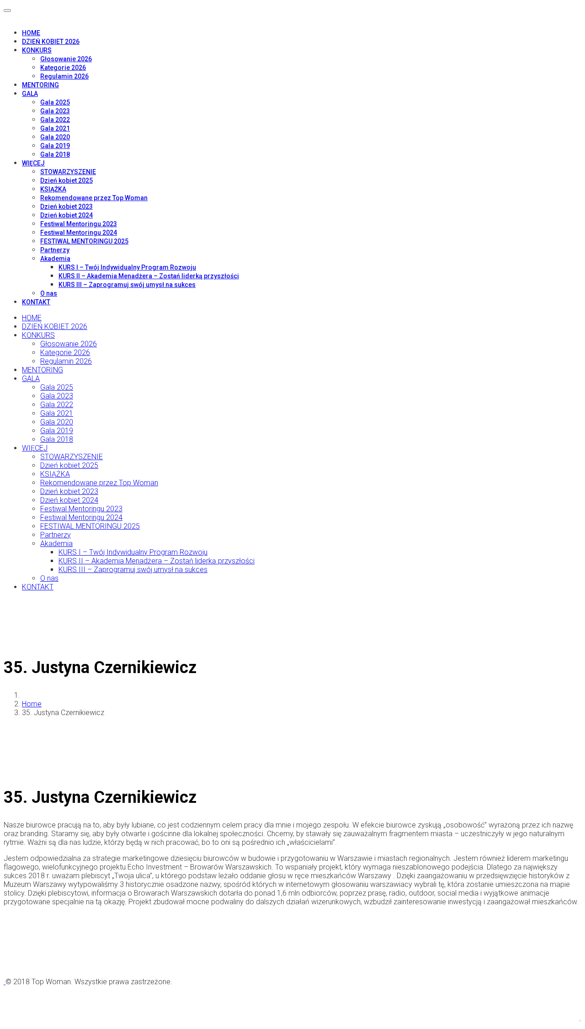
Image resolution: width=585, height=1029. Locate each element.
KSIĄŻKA (53, 189)
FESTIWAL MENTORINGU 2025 (84, 241)
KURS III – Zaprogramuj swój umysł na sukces (127, 284)
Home (32, 704)
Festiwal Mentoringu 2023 (78, 224)
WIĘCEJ (33, 163)
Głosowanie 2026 (66, 59)
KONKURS (37, 50)
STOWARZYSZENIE (68, 171)
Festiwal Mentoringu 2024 (78, 232)
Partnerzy (54, 250)
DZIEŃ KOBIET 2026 (51, 41)
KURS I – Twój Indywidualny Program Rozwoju (127, 267)
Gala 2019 (55, 145)
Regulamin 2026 (64, 76)
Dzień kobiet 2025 (66, 180)
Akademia (55, 258)
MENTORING (40, 85)
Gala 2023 (55, 111)
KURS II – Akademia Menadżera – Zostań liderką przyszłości (148, 276)
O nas (48, 293)
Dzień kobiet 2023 (66, 206)
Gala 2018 (55, 154)
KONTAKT (36, 302)
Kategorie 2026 (63, 67)
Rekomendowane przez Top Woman (94, 198)
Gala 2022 (55, 119)
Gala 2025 (55, 102)
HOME (31, 33)
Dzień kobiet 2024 (66, 215)
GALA (30, 93)
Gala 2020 (55, 137)
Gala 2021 (55, 128)
